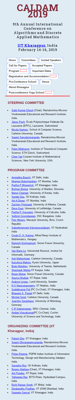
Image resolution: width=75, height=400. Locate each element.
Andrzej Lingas (20, 281)
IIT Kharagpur (31, 45)
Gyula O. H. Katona (22, 235)
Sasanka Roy (19, 365)
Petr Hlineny (18, 220)
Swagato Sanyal (21, 392)
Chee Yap (17, 156)
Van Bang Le (19, 250)
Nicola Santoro (20, 129)
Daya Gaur (17, 208)
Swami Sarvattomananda (25, 137)
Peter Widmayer (20, 148)
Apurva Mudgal (20, 277)
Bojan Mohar (18, 274)
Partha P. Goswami (22, 212)
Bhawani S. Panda (22, 293)
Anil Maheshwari (21, 258)
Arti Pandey (18, 373)
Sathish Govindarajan (23, 216)
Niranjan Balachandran (24, 181)
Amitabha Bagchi (21, 177)
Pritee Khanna (19, 354)
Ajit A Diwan (18, 200)
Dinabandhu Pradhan (23, 388)
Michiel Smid (19, 297)
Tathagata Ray (20, 377)
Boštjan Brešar (20, 189)
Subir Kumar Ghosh (22, 110)
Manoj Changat (20, 193)
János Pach (18, 121)
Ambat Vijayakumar (22, 312)
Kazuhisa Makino (21, 262)
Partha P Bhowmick (23, 185)
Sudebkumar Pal (21, 289)
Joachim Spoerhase (23, 301)
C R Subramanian (21, 308)
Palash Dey (18, 338)
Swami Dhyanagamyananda (27, 342)
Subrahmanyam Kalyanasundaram (31, 227)
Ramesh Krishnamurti (24, 243)
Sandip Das (18, 196)
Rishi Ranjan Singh (22, 384)
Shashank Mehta (21, 270)
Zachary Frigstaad (22, 204)
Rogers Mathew (20, 369)
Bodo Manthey (20, 266)
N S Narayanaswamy (23, 285)
